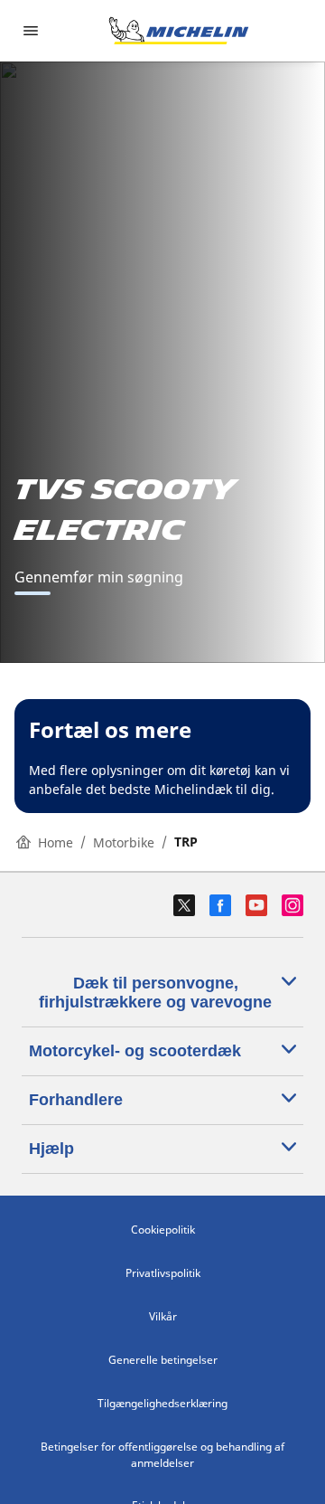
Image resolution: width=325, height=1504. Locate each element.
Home (55, 842)
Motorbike (123, 842)
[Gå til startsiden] (179, 30)
